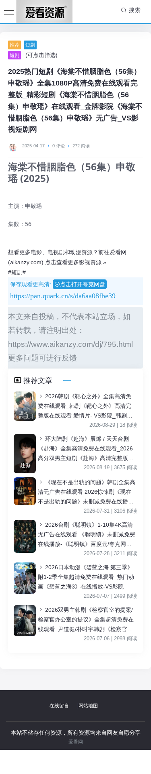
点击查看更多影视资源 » (75, 262)
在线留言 (59, 706)
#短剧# (17, 272)
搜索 (134, 10)
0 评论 (58, 145)
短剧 (30, 45)
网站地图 (88, 706)
